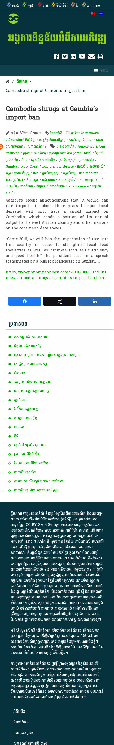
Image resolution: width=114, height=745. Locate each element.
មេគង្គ (15, 5)
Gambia (11, 166)
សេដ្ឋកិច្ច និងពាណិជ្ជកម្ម (52, 140)
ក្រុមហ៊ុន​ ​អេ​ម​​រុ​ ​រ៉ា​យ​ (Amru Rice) (70, 153)
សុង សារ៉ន (48, 180)
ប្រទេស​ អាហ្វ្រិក (65, 146)
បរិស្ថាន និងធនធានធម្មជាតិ (32, 382)
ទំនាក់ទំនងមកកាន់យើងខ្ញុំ (35, 647)
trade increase (77, 186)
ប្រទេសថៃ (11, 186)
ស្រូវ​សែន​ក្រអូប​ (67, 160)
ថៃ (77, 5)
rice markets (88, 173)
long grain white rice (58, 166)
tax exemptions (88, 180)
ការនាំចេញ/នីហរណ (81, 140)
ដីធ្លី (16, 436)
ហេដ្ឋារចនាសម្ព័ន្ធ (25, 418)
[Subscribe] (91, 57)
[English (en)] (93, 14)
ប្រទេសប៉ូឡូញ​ (22, 173)
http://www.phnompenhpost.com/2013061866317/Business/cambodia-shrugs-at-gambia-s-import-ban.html (56, 275)
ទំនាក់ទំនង (21, 722)
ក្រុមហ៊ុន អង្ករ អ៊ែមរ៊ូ (34, 153)
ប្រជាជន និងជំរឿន (27, 454)
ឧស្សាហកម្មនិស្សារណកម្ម (31, 391)
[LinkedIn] (73, 57)
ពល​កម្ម (19, 427)
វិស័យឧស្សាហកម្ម (26, 409)
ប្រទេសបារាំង (86, 160)
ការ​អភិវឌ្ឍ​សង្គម (25, 472)
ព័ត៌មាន (21, 81)
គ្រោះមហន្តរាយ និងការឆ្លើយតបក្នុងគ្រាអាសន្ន (45, 355)
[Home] (7, 81)
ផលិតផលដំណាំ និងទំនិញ (21, 140)
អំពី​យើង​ (19, 711)
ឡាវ (45, 5)
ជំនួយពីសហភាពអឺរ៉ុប (43, 160)
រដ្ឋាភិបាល (21, 400)
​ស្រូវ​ (29, 146)
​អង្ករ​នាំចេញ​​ (69, 173)
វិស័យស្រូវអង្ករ (14, 180)
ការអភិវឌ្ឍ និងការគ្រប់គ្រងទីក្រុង (36, 490)
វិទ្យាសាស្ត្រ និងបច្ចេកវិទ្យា (32, 463)
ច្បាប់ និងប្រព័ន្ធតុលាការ (30, 445)
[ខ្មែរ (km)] (101, 14)
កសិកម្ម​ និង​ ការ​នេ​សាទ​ (84, 133)
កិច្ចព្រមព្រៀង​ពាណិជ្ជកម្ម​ (50, 186)
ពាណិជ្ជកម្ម (40, 146)
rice (35, 173)
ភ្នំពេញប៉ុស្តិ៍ (56, 133)
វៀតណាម (93, 5)
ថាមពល (19, 373)
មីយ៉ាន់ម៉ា (62, 5)
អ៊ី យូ (24, 160)
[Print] (100, 57)
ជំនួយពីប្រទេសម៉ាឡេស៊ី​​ (90, 166)
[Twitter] (65, 57)
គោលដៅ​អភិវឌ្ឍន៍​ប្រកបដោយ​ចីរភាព (39, 481)
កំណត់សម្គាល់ (23, 733)
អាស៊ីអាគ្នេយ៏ (65, 180)
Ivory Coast (29, 166)
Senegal (32, 180)
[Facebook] (56, 57)
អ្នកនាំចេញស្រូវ (50, 173)
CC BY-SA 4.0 (38, 524)
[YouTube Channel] (82, 57)
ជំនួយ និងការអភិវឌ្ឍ (28, 345)
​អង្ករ (8, 173)
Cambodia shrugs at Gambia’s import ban (45, 90)
